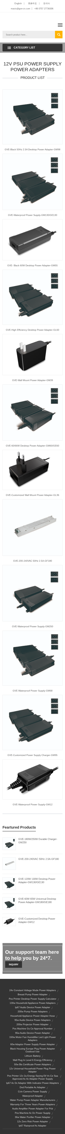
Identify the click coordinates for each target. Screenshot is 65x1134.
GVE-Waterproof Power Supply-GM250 (32, 626)
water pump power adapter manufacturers (32, 1100)
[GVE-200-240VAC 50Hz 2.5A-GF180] (9, 863)
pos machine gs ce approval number (32, 1028)
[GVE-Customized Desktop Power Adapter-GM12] (9, 921)
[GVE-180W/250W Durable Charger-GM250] (9, 843)
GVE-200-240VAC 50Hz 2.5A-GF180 (32, 560)
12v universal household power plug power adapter (32, 1070)
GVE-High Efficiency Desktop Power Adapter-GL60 (32, 330)
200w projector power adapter (32, 1024)
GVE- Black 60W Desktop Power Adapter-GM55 (32, 265)
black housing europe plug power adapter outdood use (32, 1050)
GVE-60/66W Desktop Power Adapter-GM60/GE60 (32, 445)
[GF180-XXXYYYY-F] (32, 527)
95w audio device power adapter (32, 1033)
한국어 (46, 3)
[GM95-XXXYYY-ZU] (32, 722)
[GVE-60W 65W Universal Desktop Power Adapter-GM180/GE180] (9, 903)
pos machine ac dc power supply (32, 1113)
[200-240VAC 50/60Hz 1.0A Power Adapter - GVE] (32, 469)
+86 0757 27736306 (43, 8)
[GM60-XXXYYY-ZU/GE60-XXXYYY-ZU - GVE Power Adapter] (32, 412)
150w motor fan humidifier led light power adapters (32, 1038)
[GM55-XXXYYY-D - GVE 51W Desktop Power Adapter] (32, 239)
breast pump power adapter (33, 994)
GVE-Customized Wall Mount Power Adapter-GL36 (32, 495)
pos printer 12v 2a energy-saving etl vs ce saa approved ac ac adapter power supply (32, 1077)
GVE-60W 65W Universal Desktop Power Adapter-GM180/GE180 (37, 900)
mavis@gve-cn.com (20, 8)
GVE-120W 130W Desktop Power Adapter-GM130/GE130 (36, 880)
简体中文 (32, 3)
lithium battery (32, 1056)
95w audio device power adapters (32, 1020)
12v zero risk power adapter (32, 1121)
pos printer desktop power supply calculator (32, 998)
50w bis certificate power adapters (32, 1064)
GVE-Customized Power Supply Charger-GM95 (33, 755)
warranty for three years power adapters (32, 1104)
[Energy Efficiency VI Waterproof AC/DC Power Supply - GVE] (32, 658)
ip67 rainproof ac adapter (32, 1125)
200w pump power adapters (33, 1011)
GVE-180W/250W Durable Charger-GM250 (37, 841)
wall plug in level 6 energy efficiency (32, 1060)
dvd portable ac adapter (32, 1087)
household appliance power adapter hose (32, 1016)
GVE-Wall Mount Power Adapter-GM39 (32, 380)
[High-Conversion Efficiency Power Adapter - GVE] (32, 354)
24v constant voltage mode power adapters (32, 990)
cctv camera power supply (32, 1091)
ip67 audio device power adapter (32, 1007)
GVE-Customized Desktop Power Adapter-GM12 (36, 920)
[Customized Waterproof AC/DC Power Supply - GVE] (32, 593)
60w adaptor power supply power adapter (32, 1044)
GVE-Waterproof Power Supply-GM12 (32, 804)
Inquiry (13, 964)
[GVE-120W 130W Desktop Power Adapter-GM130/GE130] (9, 883)
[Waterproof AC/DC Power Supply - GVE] (32, 779)
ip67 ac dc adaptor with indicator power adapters (32, 1083)
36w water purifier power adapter (32, 1117)
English (18, 3)
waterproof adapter (32, 1096)
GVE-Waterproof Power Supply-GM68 (32, 690)
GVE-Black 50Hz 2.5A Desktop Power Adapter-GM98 (32, 149)
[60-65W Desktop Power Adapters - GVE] (32, 297)
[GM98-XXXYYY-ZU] (32, 116)
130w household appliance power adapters (33, 1003)
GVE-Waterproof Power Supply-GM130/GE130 (32, 215)
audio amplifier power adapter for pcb (32, 1108)
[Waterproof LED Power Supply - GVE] (32, 181)
